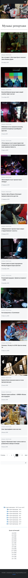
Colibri (14, 574)
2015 (13, 554)
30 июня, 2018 (4, 399)
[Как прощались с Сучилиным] (14, 298)
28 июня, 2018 (4, 432)
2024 (13, 537)
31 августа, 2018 (5, 316)
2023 (13, 539)
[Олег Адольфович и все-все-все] (14, 414)
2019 (13, 546)
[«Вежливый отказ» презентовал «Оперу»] (14, 165)
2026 (13, 533)
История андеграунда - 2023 (14, 511)
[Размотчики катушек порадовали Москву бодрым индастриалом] (14, 248)
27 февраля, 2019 (5, 185)
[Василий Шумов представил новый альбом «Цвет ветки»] (14, 77)
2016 (13, 552)
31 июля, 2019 (4, 134)
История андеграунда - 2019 (14, 519)
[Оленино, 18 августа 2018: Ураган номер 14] (14, 330)
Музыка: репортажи (6, 54)
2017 (12, 550)
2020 (13, 545)
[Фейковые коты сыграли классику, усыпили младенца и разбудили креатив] (14, 112)
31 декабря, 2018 (5, 268)
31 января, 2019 (4, 234)
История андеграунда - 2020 (14, 517)
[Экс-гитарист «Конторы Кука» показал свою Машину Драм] (14, 42)
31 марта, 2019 (4, 150)
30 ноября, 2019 (5, 62)
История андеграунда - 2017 (14, 523)
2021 (13, 543)
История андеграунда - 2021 (14, 515)
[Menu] (25, 2)
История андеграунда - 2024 (14, 509)
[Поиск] (25, 462)
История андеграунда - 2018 (14, 521)
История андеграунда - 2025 (11, 507)
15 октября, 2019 (5, 97)
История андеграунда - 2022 (14, 513)
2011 (13, 558)
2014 (13, 556)
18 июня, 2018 (4, 446)
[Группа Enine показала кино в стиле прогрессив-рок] (14, 365)
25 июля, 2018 (4, 385)
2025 (13, 535)
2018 (13, 548)
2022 (13, 541)
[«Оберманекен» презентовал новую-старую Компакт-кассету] (14, 214)
